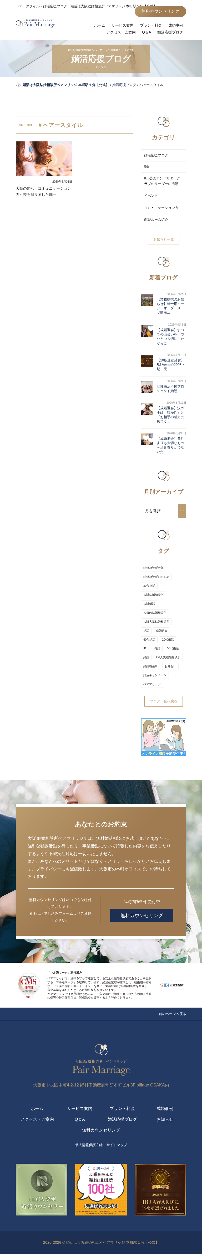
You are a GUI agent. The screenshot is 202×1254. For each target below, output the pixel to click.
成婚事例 (175, 25)
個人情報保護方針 (89, 1145)
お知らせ (164, 1119)
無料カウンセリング (160, 11)
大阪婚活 (149, 603)
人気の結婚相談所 (154, 612)
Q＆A (146, 32)
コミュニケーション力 (161, 208)
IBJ (145, 648)
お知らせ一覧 (163, 239)
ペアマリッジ (152, 684)
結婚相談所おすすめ (156, 576)
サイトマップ (117, 1145)
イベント (151, 196)
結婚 (146, 657)
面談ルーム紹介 (156, 220)
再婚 (157, 648)
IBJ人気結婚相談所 (168, 657)
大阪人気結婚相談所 (156, 621)
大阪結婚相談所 (153, 594)
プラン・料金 (151, 25)
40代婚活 (149, 639)
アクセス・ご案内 (121, 32)
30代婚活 (149, 585)
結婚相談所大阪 (153, 567)
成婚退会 (162, 630)
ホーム (99, 25)
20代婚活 (168, 639)
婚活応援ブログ (170, 32)
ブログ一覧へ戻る (163, 701)
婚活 (146, 630)
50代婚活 (173, 648)
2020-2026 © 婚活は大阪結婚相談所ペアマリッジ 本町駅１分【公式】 (101, 1242)
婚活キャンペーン (154, 675)
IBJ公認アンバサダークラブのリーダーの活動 (162, 180)
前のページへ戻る (172, 1014)
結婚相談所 (150, 666)
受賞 (146, 166)
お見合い (170, 666)
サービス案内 (123, 25)
